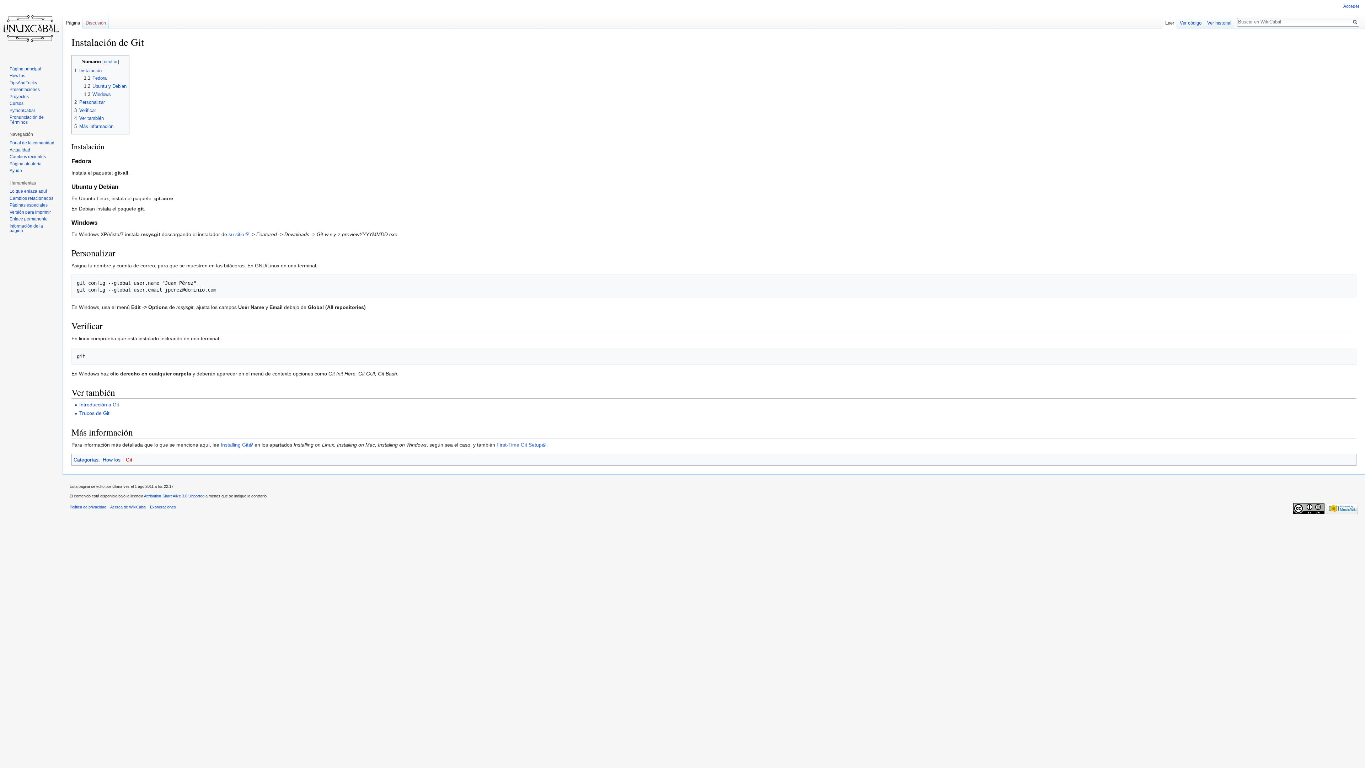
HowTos (112, 460)
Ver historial (1219, 23)
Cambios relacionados (31, 198)
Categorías (86, 460)
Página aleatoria (26, 163)
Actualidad (20, 150)
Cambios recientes (28, 156)
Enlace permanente (29, 219)
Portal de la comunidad (32, 142)
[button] (78, 61)
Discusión (96, 23)
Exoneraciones (163, 507)
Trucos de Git (94, 413)
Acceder (1351, 6)
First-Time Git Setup (519, 445)
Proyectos (19, 96)
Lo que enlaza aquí (28, 191)
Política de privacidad (88, 507)
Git (129, 460)
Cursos (16, 103)
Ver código (1190, 23)
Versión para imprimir (30, 212)
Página (73, 23)
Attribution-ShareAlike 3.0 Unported (174, 496)
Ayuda (16, 170)
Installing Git (234, 445)
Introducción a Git (99, 404)
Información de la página (26, 229)
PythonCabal (22, 110)
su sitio (236, 234)
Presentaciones (25, 89)
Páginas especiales (29, 205)
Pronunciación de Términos (27, 120)
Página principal (25, 68)
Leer (1169, 23)
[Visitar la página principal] (31, 28)
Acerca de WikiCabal (128, 507)
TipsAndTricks (23, 82)
